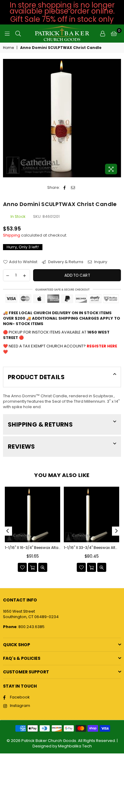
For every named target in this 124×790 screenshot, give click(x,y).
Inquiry (100, 262)
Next (116, 531)
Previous (7, 531)
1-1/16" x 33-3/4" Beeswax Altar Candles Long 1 (91, 547)
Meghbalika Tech (75, 746)
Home (8, 47)
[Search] (18, 33)
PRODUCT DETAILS (36, 377)
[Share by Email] (73, 187)
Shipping (11, 235)
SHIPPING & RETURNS (40, 424)
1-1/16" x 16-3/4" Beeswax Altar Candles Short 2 (32, 547)
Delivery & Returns (65, 262)
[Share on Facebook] (64, 187)
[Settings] (102, 33)
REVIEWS (21, 446)
